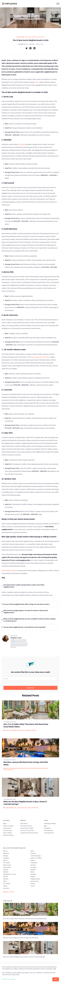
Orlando (5, 876)
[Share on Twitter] (27, 48)
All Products (24, 823)
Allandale (22, 144)
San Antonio (6, 883)
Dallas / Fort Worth (36, 858)
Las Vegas (33, 867)
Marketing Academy (50, 823)
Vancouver (6, 888)
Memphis (5, 872)
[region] (30, 973)
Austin (37, 82)
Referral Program (8, 835)
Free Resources (48, 830)
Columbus (6, 858)
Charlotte (33, 853)
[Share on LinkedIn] (34, 48)
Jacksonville (6, 867)
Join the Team (7, 830)
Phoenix (32, 876)
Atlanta (5, 851)
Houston (33, 865)
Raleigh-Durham (35, 879)
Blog (45, 826)
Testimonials (7, 828)
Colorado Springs (35, 856)
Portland (5, 879)
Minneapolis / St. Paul (9, 874)
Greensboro (33, 863)
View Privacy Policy (8, 979)
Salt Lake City (34, 881)
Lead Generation (49, 833)
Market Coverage (8, 826)
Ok (56, 979)
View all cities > (9, 892)
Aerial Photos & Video (26, 828)
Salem (5, 881)
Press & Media (7, 833)
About (5, 823)
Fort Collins (6, 863)
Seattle (32, 883)
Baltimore (6, 853)
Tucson (32, 886)
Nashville (33, 874)
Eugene (32, 860)
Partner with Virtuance (9, 570)
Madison (33, 870)
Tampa (5, 886)
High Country (7, 865)
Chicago (5, 856)
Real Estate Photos (26, 826)
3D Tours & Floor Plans (27, 830)
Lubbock (5, 870)
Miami (32, 872)
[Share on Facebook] (30, 48)
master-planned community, (40, 357)
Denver (5, 860)
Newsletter (47, 828)
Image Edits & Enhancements (29, 833)
